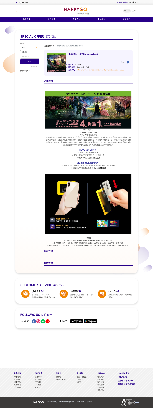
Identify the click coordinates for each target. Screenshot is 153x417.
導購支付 (59, 373)
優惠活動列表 (49, 46)
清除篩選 (34, 66)
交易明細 (100, 379)
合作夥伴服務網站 (125, 381)
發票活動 (79, 379)
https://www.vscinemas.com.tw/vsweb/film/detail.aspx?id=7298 (100, 70)
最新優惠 (38, 373)
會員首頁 (100, 377)
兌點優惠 (38, 385)
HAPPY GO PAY (61, 379)
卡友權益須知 (123, 373)
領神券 (78, 382)
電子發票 (100, 382)
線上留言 (113, 291)
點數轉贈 (17, 385)
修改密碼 (100, 385)
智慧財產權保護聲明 (126, 384)
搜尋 (30, 62)
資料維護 (100, 387)
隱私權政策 (123, 377)
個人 (17, 2)
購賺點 (58, 377)
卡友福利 (80, 373)
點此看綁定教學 (100, 168)
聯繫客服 (36, 291)
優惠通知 (100, 390)
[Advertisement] (76, 348)
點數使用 (18, 373)
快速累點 (38, 377)
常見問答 (75, 291)
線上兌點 (17, 377)
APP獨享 (38, 382)
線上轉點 (17, 382)
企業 (26, 2)
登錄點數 (17, 379)
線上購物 (38, 379)
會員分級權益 (81, 377)
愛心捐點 (17, 387)
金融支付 (38, 387)
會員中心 (101, 373)
